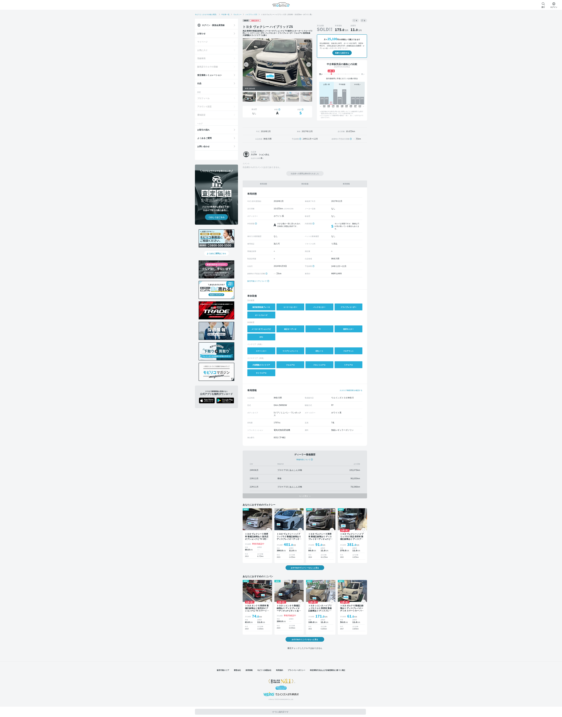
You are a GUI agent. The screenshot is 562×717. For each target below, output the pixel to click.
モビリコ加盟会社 (264, 670)
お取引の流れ (203, 129)
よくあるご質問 (204, 137)
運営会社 (237, 670)
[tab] (263, 183)
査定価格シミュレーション (209, 74)
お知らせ (201, 33)
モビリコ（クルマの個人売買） (206, 14)
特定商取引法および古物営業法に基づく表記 (327, 670)
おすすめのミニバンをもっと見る (305, 639)
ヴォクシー (237, 14)
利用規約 (279, 670)
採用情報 (249, 670)
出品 (199, 83)
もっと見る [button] (303, 496)
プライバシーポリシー (296, 670)
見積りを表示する (342, 52)
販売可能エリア (223, 670)
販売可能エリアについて (257, 281)
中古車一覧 (225, 14)
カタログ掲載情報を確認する (351, 390)
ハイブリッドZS (251, 14)
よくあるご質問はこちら (216, 253)
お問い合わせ (203, 146)
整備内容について (303, 459)
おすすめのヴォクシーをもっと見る (305, 567)
